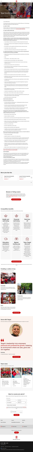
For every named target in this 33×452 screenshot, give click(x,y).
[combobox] (22, 402)
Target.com (3, 426)
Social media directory (3, 444)
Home (2, 5)
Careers (5, 5)
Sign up (16, 432)
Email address (9, 402)
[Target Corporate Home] (16, 1)
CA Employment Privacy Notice (15, 446)
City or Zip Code (20, 401)
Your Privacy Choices (4, 448)
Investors (23, 420)
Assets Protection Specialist (24, 176)
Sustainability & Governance (15, 422)
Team (3, 379)
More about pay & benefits (17, 261)
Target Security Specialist (9, 176)
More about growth (16, 356)
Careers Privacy (2, 446)
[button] (31, 177)
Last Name (19, 400)
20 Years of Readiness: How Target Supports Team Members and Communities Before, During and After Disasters (27, 381)
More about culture (16, 312)
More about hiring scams (16, 199)
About (2, 420)
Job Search (9, 5)
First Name (9, 400)
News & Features (3, 422)
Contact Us (25, 426)
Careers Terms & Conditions (8, 446)
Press (23, 422)
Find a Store (14, 426)
